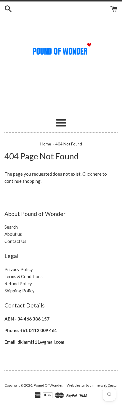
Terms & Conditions (23, 276)
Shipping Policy (19, 290)
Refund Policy (18, 283)
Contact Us (15, 241)
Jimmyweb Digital (104, 385)
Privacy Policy (18, 269)
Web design (76, 385)
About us (13, 234)
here (97, 174)
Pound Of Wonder (48, 385)
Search (11, 227)
